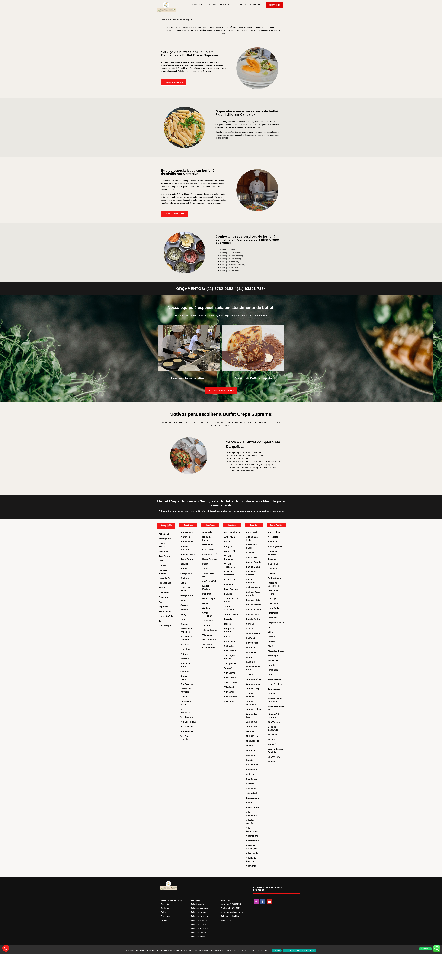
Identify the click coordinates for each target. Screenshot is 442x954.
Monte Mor (273, 660)
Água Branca (186, 532)
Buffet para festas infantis (200, 928)
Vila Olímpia (252, 853)
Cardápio (210, 5)
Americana (273, 542)
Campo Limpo (253, 567)
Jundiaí (271, 636)
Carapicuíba (186, 573)
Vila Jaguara (186, 717)
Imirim (205, 564)
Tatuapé (228, 668)
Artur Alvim (229, 537)
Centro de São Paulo (166, 526)
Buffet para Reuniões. (230, 270)
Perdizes (184, 644)
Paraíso (250, 760)
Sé (160, 621)
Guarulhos (273, 603)
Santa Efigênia (166, 616)
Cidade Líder (230, 551)
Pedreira (250, 774)
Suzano (271, 739)
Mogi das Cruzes (276, 651)
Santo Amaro (252, 798)
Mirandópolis (252, 741)
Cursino (250, 624)
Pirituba (184, 654)
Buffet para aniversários (200, 908)
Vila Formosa (230, 682)
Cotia (183, 583)
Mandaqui (207, 594)
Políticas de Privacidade (230, 916)
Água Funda (252, 532)
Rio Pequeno (186, 684)
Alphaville (185, 537)
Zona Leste (232, 525)
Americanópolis (232, 532)
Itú (269, 627)
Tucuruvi (206, 625)
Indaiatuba (273, 613)
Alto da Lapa (186, 542)
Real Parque (252, 779)
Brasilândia (208, 545)
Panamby (250, 755)
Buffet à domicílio (197, 904)
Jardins (162, 587)
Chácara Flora (253, 587)
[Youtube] (269, 901)
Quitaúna (184, 671)
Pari (161, 602)
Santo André (274, 689)
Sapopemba (230, 663)
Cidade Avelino (253, 609)
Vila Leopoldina (188, 722)
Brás (161, 561)
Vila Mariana (252, 836)
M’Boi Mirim (252, 736)
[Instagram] (256, 901)
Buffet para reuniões (198, 936)
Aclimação (164, 534)
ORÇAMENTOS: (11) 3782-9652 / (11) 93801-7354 (221, 289)
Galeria (238, 5)
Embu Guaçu (274, 578)
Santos (271, 694)
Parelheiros (251, 769)
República (164, 607)
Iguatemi (228, 584)
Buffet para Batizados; (230, 253)
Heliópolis (251, 638)
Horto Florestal (209, 559)
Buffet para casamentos (200, 916)
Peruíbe (272, 665)
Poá (270, 675)
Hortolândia (273, 608)
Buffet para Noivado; (229, 267)
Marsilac (250, 731)
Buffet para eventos (198, 924)
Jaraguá (184, 614)
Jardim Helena (231, 614)
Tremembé (207, 621)
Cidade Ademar (253, 605)
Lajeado (228, 619)
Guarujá (272, 598)
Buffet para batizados (199, 912)
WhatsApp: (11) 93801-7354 (231, 904)
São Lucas (229, 646)
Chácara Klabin (253, 600)
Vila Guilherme (209, 630)
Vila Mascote (252, 841)
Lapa (182, 619)
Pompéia (184, 659)
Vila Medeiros (209, 640)
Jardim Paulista (253, 709)
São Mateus (230, 651)
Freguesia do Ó (209, 554)
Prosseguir (277, 950)
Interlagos (251, 652)
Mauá (270, 646)
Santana (206, 608)
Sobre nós (197, 5)
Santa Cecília (165, 611)
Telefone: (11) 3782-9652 (230, 908)
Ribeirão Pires (275, 684)
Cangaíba (229, 546)
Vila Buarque (165, 626)
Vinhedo (272, 761)
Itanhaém (272, 617)
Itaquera (228, 594)
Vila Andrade (252, 807)
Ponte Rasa (230, 641)
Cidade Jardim (253, 619)
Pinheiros (185, 649)
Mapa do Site (226, 920)
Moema (249, 746)
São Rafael (251, 793)
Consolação (164, 578)
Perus (205, 603)
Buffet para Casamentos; (231, 256)
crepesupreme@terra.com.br (232, 912)
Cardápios (165, 908)
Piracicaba (273, 670)
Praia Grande (274, 679)
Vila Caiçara (274, 757)
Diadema (272, 573)
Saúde (249, 803)
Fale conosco (166, 916)
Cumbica (272, 568)
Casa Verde (208, 549)
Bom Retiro (164, 556)
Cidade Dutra (252, 614)
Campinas (273, 564)
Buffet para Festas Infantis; (232, 264)
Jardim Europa (253, 689)
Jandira (184, 610)
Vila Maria (207, 635)
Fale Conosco (252, 5)
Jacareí (271, 632)
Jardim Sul (251, 722)
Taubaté (272, 744)
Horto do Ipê (252, 643)
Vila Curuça (230, 678)
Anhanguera (165, 539)
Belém (227, 542)
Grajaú (249, 628)
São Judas (251, 788)
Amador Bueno (187, 554)
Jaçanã (205, 568)
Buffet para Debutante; (230, 259)
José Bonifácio (209, 581)
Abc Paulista (274, 532)
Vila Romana (186, 731)
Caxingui (184, 578)
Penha (227, 636)
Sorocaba (272, 735)
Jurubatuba (251, 726)
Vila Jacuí (229, 687)
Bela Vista (164, 551)
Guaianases (230, 579)
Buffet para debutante (199, 920)
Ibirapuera (251, 647)
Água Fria (207, 532)
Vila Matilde (230, 692)
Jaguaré (184, 605)
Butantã (184, 568)
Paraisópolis (252, 765)
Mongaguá (273, 656)
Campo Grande (253, 562)
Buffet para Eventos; (229, 261)
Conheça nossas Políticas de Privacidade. (299, 950)
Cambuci (163, 565)
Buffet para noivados (199, 932)
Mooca (227, 624)
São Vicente (274, 722)
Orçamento (165, 920)
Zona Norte (210, 525)
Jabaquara (251, 674)
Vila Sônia (251, 866)
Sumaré (184, 696)
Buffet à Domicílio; (228, 250)
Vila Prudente (230, 696)
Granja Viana (186, 595)
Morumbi (250, 750)
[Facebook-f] (262, 901)
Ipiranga (250, 657)
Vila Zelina (229, 701)
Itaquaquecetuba (276, 622)
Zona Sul (253, 525)
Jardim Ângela (253, 684)
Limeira (271, 641)
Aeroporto (273, 537)
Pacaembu (164, 597)
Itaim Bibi (250, 662)
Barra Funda (186, 559)
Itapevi (183, 600)
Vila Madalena (187, 726)
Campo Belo (252, 557)
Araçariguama (275, 546)
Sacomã (250, 784)
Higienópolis (165, 583)
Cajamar (272, 559)
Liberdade (164, 592)
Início (161, 20)
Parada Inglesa (209, 598)
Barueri (184, 564)
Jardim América (254, 679)
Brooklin (250, 553)
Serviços (224, 5)
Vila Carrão (229, 673)
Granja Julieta (253, 633)
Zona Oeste (188, 525)
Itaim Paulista (231, 589)
